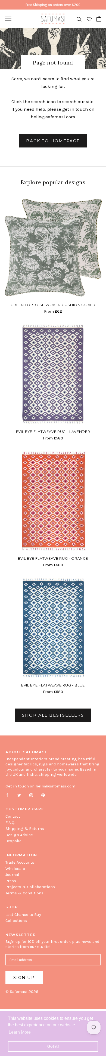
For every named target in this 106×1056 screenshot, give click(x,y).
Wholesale (15, 868)
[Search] (79, 19)
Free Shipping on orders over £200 (53, 5)
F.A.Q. (10, 822)
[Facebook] (7, 795)
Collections (16, 920)
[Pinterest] (43, 795)
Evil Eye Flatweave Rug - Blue (53, 685)
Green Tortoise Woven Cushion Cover (53, 305)
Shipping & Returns (24, 828)
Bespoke (13, 840)
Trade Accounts (19, 862)
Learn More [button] (20, 1032)
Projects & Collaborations (30, 886)
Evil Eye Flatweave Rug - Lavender (53, 431)
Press (10, 880)
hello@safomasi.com (53, 116)
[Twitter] (19, 795)
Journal (12, 874)
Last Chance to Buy (23, 914)
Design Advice (19, 834)
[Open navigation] (8, 19)
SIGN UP (24, 977)
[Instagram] (31, 795)
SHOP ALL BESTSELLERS (53, 715)
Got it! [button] (53, 1046)
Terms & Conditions (24, 893)
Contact (12, 816)
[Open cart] (98, 18)
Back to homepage (53, 140)
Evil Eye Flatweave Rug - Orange (53, 558)
